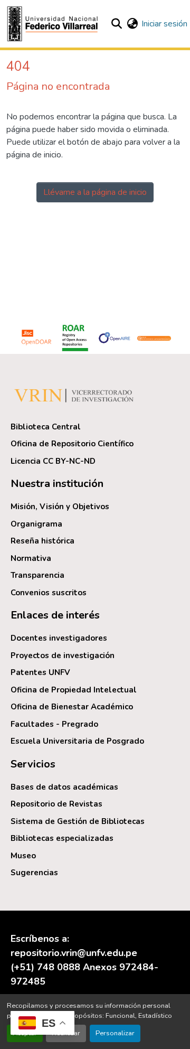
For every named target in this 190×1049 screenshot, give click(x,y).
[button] (53, 23)
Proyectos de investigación (63, 655)
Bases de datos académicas (64, 787)
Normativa (31, 558)
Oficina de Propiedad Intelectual (74, 690)
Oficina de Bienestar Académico (72, 706)
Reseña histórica (42, 541)
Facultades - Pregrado (54, 724)
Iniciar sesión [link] (164, 24)
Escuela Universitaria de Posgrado (77, 741)
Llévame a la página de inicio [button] (95, 192)
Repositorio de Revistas (56, 804)
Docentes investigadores (59, 638)
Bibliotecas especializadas (62, 838)
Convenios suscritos (49, 592)
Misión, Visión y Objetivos (60, 506)
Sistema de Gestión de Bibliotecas (78, 821)
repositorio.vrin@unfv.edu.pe (74, 953)
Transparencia (37, 575)
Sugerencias (34, 872)
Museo (23, 855)
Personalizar (115, 1033)
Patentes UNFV (40, 672)
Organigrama (36, 524)
